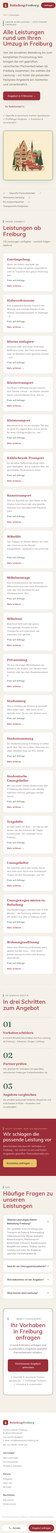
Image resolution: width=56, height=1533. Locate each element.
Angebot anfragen (12, 1465)
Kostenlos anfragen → (20, 1163)
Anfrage (48, 5)
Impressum (8, 1500)
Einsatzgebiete (10, 1461)
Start (5, 15)
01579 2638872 (15, 1437)
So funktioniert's (14, 106)
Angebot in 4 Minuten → (21, 95)
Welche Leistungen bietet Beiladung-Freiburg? (28, 1221)
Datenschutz (9, 1504)
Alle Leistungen (11, 1457)
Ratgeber (8, 1478)
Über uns (7, 1483)
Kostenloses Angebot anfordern (28, 1365)
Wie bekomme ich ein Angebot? (28, 1279)
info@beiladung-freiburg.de (24, 1440)
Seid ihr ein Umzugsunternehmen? (28, 1266)
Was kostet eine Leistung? (28, 1293)
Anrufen (16, 1528)
